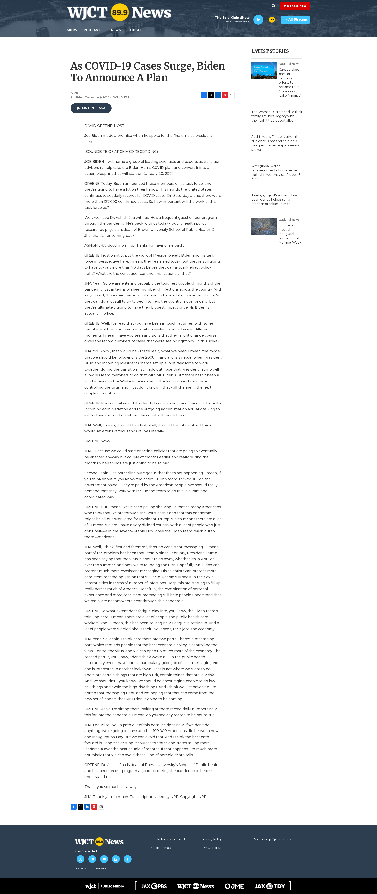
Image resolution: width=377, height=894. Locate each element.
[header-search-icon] (273, 6)
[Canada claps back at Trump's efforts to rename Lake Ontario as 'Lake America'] (264, 70)
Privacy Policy (211, 839)
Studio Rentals (161, 848)
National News (289, 64)
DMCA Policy (211, 848)
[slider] (266, 19)
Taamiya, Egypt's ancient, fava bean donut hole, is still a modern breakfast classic (274, 199)
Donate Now (296, 5)
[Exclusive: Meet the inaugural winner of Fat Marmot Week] (264, 226)
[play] (258, 19)
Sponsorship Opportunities (272, 839)
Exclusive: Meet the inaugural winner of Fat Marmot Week (290, 233)
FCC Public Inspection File (169, 839)
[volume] (272, 20)
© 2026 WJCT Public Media (90, 868)
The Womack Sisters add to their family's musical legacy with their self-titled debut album (276, 116)
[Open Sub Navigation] (105, 30)
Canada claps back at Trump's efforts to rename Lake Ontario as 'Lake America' (290, 82)
